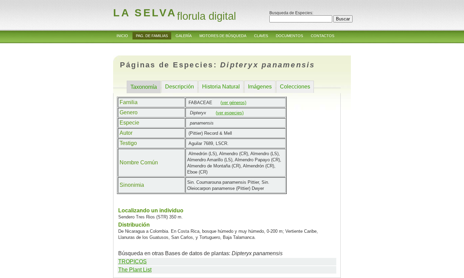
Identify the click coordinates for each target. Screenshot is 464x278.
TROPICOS (132, 261)
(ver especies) (230, 112)
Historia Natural (221, 86)
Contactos (322, 36)
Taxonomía (143, 87)
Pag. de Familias (152, 36)
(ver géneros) (233, 102)
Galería (184, 36)
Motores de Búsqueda (222, 36)
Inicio (122, 36)
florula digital (206, 16)
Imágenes (260, 86)
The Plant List (134, 270)
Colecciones (295, 86)
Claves (261, 36)
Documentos (289, 36)
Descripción (179, 86)
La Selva (144, 13)
